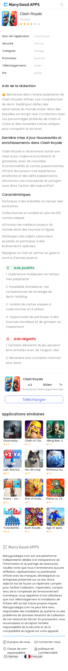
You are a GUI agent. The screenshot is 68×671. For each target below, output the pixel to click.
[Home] (21, 4)
